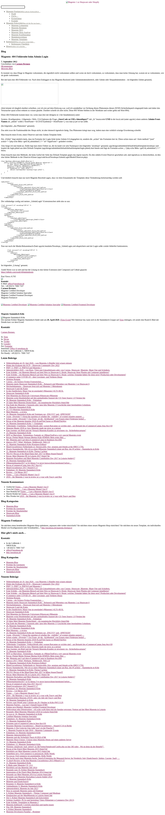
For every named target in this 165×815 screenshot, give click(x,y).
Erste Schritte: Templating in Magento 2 (22, 802)
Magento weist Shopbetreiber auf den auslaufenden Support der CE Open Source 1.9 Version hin (45, 398)
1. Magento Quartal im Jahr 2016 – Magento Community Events (32, 730)
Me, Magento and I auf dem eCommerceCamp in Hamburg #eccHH (34, 440)
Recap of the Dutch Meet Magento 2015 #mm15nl (26, 749)
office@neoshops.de (16, 284)
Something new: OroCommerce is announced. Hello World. (30, 754)
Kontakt (14, 21)
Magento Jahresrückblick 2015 (18, 735)
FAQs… (14, 16)
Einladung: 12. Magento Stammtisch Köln (23, 744)
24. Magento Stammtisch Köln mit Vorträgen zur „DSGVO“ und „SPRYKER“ (38, 414)
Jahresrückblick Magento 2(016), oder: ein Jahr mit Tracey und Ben (33, 698)
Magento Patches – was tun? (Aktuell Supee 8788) (26, 705)
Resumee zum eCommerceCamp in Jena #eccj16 (26, 723)
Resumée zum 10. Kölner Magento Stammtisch (25, 770)
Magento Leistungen (19, 25)
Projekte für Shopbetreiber (17, 511)
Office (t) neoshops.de (19, 348)
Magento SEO (17, 30)
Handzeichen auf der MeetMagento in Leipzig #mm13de (29, 795)
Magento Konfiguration (21, 35)
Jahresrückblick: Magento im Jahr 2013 (22, 788)
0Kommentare (7, 66)
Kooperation (16, 18)
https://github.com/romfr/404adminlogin (17, 272)
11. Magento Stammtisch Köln (18, 763)
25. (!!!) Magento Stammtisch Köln (20, 409)
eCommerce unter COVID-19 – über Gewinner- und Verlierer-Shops (34, 377)
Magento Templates (19, 39)
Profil (13, 14)
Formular (8, 346)
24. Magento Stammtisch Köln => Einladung (24, 423)
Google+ (7, 344)
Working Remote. (13, 379)
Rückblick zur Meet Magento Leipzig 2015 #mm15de (28, 751)
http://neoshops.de (13, 552)
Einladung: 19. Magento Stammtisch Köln (23, 470)
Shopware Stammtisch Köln (17, 393)
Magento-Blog (7, 69)
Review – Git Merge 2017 (17, 472)
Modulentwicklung (19, 37)
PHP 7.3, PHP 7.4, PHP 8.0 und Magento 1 (24, 368)
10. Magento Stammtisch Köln (18, 779)
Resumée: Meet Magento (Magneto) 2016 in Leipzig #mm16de (32, 712)
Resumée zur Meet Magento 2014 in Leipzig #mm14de (28, 774)
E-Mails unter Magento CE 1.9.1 (19, 765)
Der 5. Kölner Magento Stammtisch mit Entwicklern (27, 798)
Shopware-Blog (12, 513)
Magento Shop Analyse (20, 32)
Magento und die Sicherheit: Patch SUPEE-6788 (26, 737)
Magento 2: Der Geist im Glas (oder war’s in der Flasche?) (30, 728)
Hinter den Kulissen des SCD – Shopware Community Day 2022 (32, 365)
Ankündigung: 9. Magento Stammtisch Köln (24, 786)
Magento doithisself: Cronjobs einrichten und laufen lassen (30, 805)
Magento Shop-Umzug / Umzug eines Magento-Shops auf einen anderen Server (38, 740)
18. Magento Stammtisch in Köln (19, 700)
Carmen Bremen (22, 64)
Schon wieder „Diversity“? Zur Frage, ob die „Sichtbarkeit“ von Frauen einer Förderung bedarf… (46, 419)
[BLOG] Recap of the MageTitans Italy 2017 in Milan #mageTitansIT (34, 454)
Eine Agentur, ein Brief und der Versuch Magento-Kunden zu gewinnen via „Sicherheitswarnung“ (46, 430)
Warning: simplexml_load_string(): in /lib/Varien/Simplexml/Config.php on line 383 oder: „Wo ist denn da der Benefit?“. (55, 747)
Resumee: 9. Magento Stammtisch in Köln (23, 784)
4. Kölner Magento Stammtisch (19, 809)
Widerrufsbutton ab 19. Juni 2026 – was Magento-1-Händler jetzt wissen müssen (39, 363)
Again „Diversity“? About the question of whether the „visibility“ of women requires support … (45, 416)
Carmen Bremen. (8, 332)
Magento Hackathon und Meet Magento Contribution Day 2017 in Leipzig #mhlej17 (40, 458)
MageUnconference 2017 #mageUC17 (22, 468)
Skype (6, 339)
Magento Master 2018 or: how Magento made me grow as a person (33, 428)
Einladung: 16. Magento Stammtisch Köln (23, 719)
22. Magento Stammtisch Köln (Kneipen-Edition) (26, 444)
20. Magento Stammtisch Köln (18, 461)
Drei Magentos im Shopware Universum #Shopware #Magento (32, 396)
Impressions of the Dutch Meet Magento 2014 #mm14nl (29, 772)
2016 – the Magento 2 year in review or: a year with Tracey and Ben (34, 477)
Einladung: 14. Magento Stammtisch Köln (23, 733)
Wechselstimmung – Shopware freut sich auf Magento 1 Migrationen (34, 386)
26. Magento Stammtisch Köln (18, 407)
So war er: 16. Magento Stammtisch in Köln (24, 714)
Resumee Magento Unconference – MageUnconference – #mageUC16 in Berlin (39, 726)
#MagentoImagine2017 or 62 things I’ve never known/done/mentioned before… (39, 463)
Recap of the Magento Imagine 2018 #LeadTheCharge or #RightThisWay (36, 421)
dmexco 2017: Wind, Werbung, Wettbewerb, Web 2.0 (28, 442)
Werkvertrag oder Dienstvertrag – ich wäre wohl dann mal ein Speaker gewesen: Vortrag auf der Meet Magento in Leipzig (56, 709)
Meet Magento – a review (16, 412)
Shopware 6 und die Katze (17, 389)
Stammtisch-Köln (13, 515)
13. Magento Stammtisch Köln (18, 742)
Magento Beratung (19, 28)
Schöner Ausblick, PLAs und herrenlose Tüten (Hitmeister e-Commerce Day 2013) (40, 800)
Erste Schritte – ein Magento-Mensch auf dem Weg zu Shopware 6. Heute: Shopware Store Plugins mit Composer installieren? (57, 372)
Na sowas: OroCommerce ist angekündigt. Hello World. (29, 756)
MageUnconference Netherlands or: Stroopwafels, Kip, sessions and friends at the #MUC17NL (45, 447)
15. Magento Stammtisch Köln (18, 721)
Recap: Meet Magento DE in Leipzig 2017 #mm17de (28, 456)
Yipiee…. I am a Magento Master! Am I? (23, 475)
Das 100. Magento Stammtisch (18, 807)
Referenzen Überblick (20, 44)
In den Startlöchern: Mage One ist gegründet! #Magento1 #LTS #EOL (35, 391)
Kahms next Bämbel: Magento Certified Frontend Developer (31, 707)
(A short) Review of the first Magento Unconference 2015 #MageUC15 (35, 760)
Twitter (7, 341)
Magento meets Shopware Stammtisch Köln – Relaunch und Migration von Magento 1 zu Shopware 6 (47, 384)
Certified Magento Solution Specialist (21, 716)
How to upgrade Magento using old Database (24, 791)
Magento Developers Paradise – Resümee (23, 812)
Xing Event (65, 320)
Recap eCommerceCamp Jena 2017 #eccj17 (24, 465)
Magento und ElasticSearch (17, 781)
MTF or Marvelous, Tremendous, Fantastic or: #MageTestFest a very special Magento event (43, 435)
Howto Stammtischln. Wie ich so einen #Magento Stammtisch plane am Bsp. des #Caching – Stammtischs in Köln (52, 449)
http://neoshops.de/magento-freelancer (56, 528)
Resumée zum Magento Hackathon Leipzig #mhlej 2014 (29, 777)
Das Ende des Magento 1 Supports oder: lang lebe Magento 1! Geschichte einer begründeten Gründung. (48, 405)
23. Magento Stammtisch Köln (18, 433)
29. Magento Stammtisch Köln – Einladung (24, 400)
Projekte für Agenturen (15, 508)
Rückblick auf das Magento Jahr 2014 (21, 767)
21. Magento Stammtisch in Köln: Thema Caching (26, 451)
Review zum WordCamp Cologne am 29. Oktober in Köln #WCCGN (34, 702)
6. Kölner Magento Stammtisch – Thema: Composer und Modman (33, 793)
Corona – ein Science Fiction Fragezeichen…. (25, 382)
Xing (121, 320)
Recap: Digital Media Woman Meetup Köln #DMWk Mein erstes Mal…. (36, 437)
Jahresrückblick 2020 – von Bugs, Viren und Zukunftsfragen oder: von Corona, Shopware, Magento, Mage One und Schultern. (58, 370)
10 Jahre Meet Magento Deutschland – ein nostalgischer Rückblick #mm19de (37, 402)
